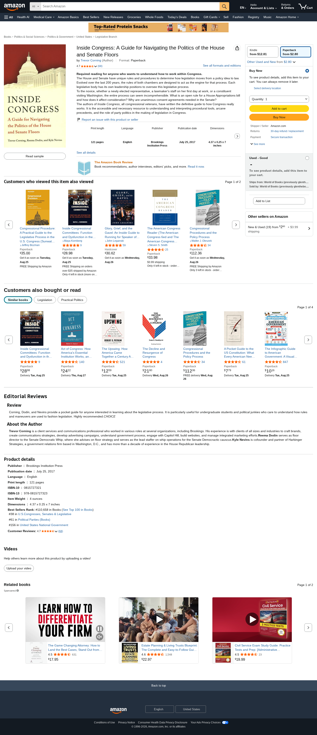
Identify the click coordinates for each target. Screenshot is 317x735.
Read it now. (196, 166)
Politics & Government (60, 36)
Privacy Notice (126, 722)
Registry (253, 17)
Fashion (238, 17)
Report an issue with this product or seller (110, 119)
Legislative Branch (106, 36)
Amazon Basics (68, 17)
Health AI (23, 17)
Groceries (134, 17)
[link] (37, 234)
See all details (86, 152)
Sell (225, 17)
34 (203, 362)
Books (195, 17)
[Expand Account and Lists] (276, 8)
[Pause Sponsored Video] (99, 629)
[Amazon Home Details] (298, 17)
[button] (8, 17)
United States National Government (44, 525)
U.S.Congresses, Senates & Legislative (44, 514)
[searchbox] (130, 6)
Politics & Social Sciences (29, 36)
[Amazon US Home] (118, 711)
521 (122, 362)
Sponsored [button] (10, 590)
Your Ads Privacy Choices (206, 722)
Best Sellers (91, 17)
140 (81, 362)
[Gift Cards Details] (219, 17)
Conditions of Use (104, 722)
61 (244, 362)
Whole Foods (154, 17)
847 (285, 362)
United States (84, 36)
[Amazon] (15, 6)
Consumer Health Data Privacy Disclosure (162, 722)
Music (267, 17)
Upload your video (18, 568)
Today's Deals (177, 17)
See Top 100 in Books (78, 509)
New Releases (113, 17)
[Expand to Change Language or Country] (245, 8)
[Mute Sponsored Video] (99, 637)
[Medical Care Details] (54, 17)
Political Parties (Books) (34, 519)
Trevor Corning (91, 60)
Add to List (263, 201)
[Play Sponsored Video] (159, 619)
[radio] (262, 52)
